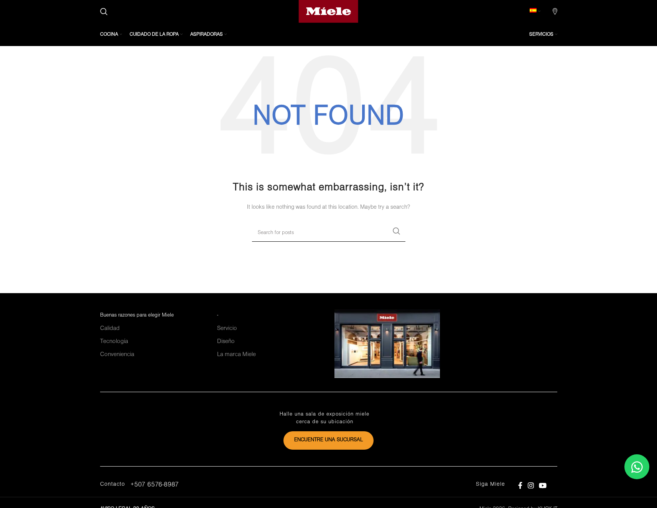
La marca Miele (236, 354)
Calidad (110, 328)
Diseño (226, 341)
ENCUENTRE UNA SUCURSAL (328, 440)
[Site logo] (328, 11)
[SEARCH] (396, 231)
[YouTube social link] (542, 486)
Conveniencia (117, 354)
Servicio (227, 328)
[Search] (104, 11)
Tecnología (114, 341)
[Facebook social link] (520, 486)
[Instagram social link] (530, 486)
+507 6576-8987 (154, 485)
